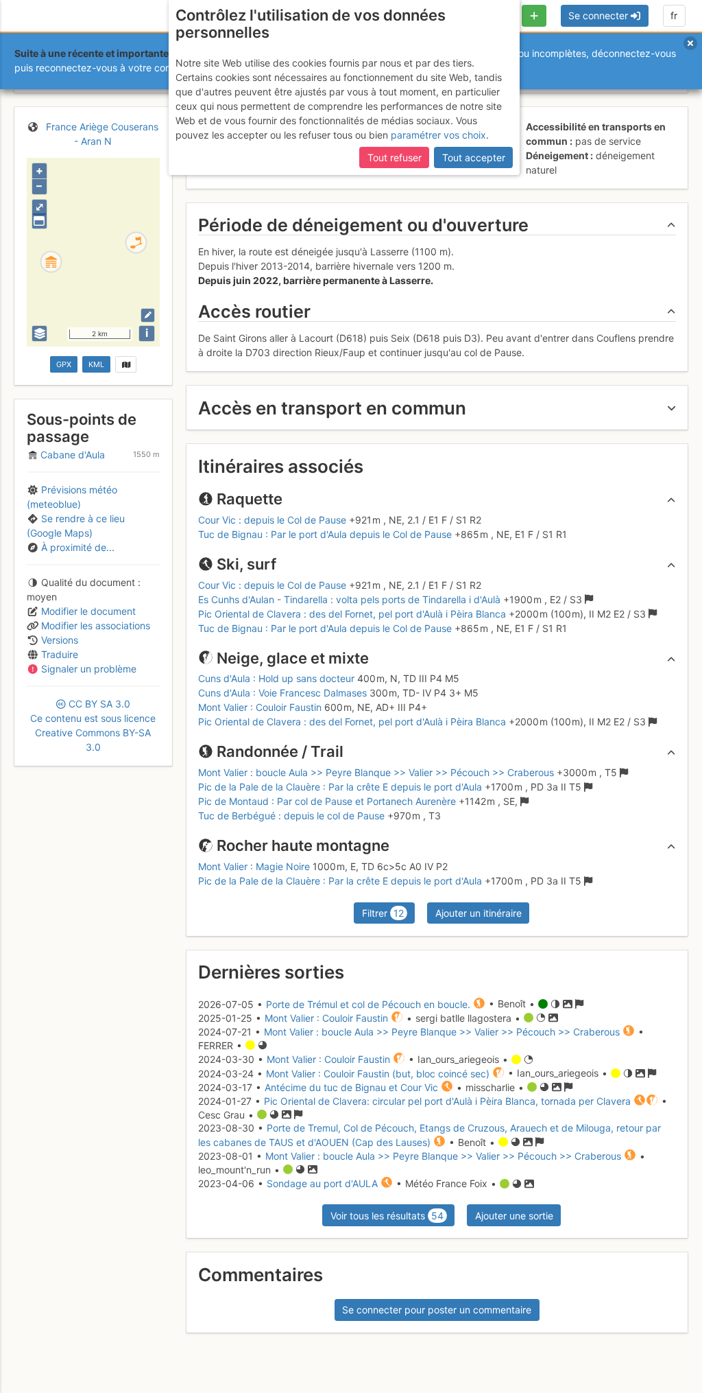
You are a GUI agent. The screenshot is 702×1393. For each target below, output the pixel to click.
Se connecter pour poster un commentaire (436, 1309)
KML (96, 364)
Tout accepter (473, 157)
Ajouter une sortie (514, 1215)
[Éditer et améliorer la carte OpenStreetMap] (147, 315)
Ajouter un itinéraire (478, 913)
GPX (63, 364)
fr (673, 15)
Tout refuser (394, 157)
